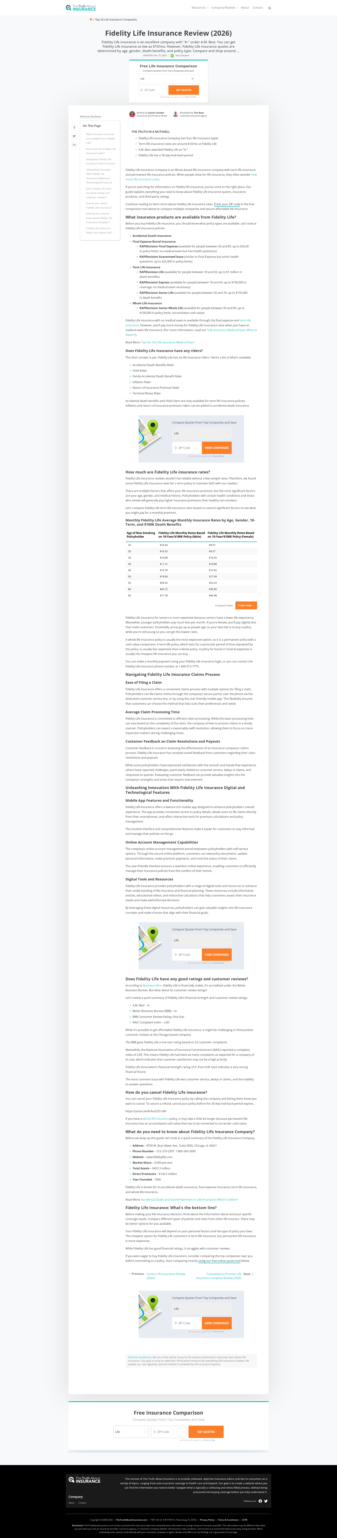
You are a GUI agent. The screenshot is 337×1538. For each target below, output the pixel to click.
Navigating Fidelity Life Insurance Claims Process (100, 161)
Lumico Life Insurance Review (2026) (166, 1276)
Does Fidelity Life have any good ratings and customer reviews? (98, 193)
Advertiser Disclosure (90, 116)
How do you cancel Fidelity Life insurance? (99, 205)
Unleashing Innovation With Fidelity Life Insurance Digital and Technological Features (99, 176)
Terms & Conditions (228, 1519)
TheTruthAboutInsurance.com (131, 1519)
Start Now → (246, 605)
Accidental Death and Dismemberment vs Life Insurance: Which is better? (189, 1199)
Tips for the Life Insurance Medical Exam (167, 342)
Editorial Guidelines (139, 1357)
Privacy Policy (207, 1519)
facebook (260, 1501)
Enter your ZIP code (227, 204)
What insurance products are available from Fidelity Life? (100, 138)
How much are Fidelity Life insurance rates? (101, 151)
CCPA (244, 1519)
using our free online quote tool (219, 1261)
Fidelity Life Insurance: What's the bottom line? (99, 230)
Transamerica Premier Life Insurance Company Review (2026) (218, 1276)
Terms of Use (190, 97)
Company (76, 1497)
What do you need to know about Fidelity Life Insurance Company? (99, 218)
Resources (199, 7)
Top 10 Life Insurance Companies (116, 19)
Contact (258, 7)
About (245, 7)
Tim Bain (199, 112)
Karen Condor (156, 112)
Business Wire (152, 985)
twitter (266, 1501)
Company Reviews (223, 7)
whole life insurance (156, 1119)
